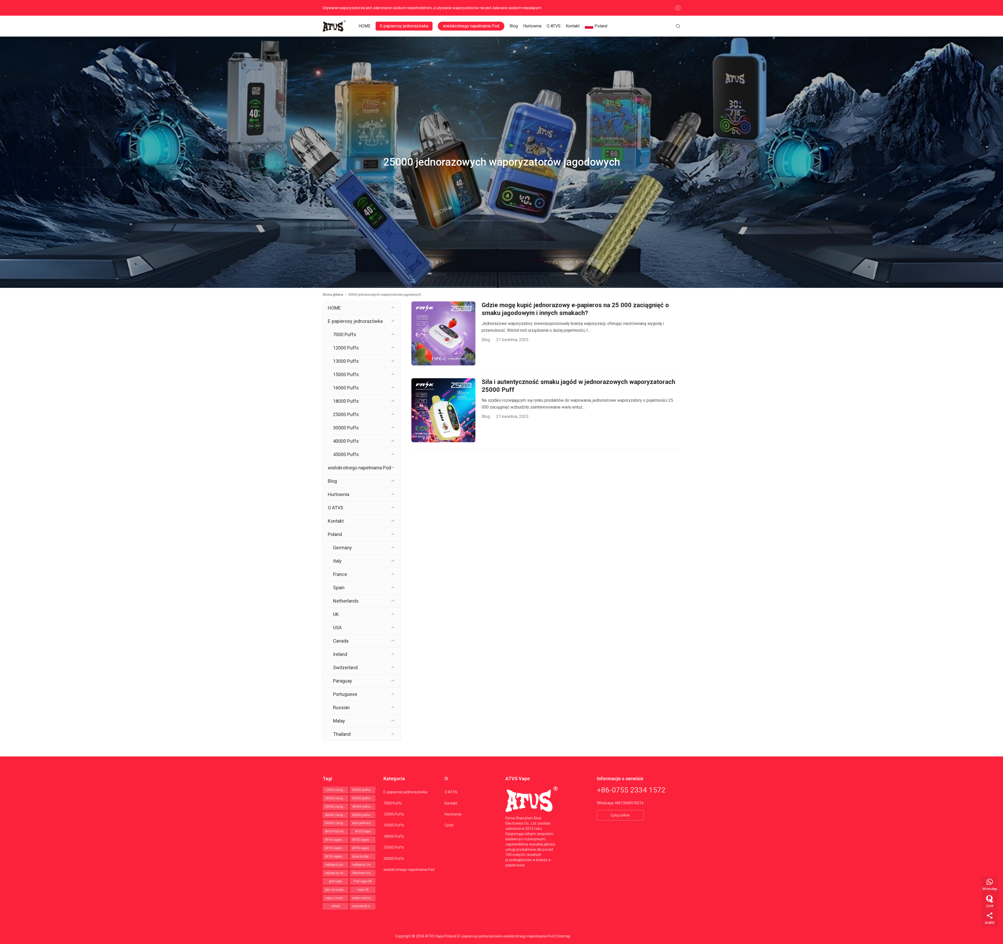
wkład (335, 906)
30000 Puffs (346, 427)
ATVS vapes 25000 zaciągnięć (364, 840)
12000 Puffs (346, 348)
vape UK (363, 889)
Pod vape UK (363, 881)
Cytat (449, 825)
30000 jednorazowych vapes (364, 798)
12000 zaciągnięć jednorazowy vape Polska (336, 790)
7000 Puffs (344, 334)
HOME (364, 26)
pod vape (335, 881)
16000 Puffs (346, 388)
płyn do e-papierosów (336, 889)
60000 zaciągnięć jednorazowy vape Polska (336, 823)
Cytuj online (620, 815)
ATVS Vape (363, 831)
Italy (337, 561)
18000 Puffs (346, 401)
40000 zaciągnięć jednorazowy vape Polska (336, 815)
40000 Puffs (346, 441)
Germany (342, 547)
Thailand (342, 734)
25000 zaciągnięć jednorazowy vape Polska (336, 798)
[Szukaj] (678, 26)
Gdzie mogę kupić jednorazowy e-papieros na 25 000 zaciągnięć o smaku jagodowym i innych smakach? (575, 309)
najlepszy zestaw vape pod (336, 873)
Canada (340, 641)
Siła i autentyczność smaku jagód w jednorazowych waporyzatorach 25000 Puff (578, 385)
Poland (600, 26)
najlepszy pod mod (336, 864)
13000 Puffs (346, 361)
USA (337, 627)
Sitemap (563, 936)
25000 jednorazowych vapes (364, 790)
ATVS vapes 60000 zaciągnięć (336, 856)
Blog (514, 26)
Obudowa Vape (363, 873)
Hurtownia (532, 26)
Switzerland (345, 667)
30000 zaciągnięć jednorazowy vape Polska (336, 806)
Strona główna (333, 294)
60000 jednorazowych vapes (364, 815)
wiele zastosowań (364, 898)
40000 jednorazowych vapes (364, 806)
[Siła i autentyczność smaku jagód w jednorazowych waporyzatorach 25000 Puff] (443, 410)
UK (336, 614)
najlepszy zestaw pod (364, 864)
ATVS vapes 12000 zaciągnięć (336, 840)
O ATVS (554, 26)
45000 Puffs (346, 454)
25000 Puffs (346, 414)
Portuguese (345, 694)
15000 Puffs (346, 374)
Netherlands (346, 601)
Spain (339, 587)
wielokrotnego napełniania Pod (471, 26)
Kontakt (573, 26)
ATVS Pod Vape (336, 831)
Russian (341, 707)
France (340, 574)
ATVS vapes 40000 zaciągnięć (364, 848)
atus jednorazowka (364, 823)
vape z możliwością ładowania (336, 898)
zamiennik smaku (364, 906)
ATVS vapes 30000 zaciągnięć (336, 848)
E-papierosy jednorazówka (404, 26)
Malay (339, 721)
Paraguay (342, 681)
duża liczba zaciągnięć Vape (364, 856)
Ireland (340, 654)
